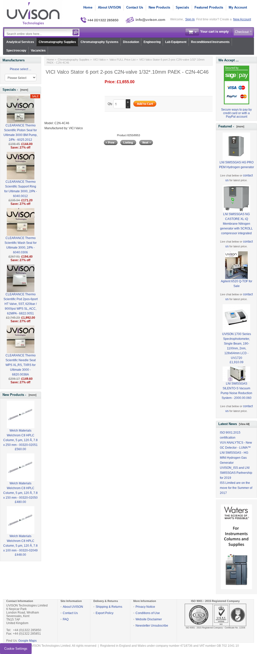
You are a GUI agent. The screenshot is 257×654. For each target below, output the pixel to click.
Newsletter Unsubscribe (152, 625)
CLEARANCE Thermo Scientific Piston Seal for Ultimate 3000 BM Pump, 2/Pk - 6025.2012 (20, 133)
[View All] (244, 424)
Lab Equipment (175, 42)
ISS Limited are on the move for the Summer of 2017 (236, 488)
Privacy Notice (145, 607)
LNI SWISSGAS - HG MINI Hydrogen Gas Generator (234, 457)
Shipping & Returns (109, 607)
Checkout (242, 32)
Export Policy (104, 613)
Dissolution (131, 42)
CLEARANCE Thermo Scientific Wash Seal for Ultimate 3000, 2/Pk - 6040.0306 (21, 245)
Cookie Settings (15, 648)
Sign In (190, 19)
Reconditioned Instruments (210, 42)
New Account (242, 19)
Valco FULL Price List (122, 59)
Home (87, 7)
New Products (159, 7)
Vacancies (38, 50)
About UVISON (109, 7)
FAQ (66, 619)
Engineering (152, 42)
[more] (23, 89)
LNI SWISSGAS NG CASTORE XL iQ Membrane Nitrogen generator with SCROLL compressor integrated (236, 223)
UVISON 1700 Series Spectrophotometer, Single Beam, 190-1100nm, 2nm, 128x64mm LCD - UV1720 (236, 346)
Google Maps (27, 640)
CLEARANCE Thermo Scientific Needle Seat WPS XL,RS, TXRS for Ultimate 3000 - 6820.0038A (21, 365)
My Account (238, 7)
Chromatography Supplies (57, 42)
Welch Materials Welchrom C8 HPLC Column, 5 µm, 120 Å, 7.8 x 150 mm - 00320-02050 (20, 490)
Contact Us (134, 7)
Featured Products (209, 7)
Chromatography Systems (99, 42)
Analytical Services (20, 42)
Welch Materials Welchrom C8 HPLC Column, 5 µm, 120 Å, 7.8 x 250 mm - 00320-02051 (20, 438)
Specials (182, 7)
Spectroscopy (16, 50)
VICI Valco (99, 59)
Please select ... (20, 69)
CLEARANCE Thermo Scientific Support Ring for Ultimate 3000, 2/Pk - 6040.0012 (20, 189)
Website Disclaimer (149, 619)
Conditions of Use (148, 613)
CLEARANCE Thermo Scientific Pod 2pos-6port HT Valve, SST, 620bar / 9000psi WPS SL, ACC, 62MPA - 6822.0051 (21, 304)
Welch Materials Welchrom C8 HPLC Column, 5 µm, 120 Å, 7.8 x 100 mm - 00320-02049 (20, 543)
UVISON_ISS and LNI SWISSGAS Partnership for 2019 (236, 473)
